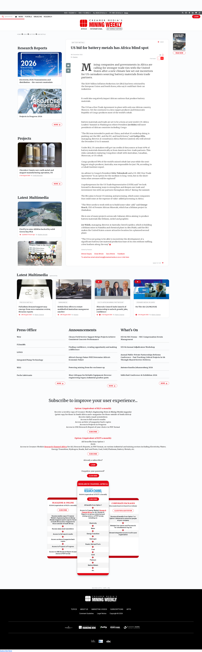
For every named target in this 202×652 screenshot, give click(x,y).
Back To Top (157, 263)
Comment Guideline (86, 613)
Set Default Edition (114, 29)
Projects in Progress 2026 (30, 116)
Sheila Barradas (38, 175)
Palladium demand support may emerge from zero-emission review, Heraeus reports (34, 309)
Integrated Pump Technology (30, 360)
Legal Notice (101, 613)
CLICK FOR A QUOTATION (123, 511)
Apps (129, 609)
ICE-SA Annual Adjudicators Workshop (138, 347)
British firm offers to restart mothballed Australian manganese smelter (73, 309)
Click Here (93, 476)
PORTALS (28, 17)
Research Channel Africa (55, 447)
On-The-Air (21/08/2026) (146, 307)
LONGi (20, 352)
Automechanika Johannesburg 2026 (137, 367)
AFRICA (84, 29)
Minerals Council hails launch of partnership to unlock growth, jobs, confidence (112, 309)
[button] (98, 281)
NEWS (21, 17)
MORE (56, 124)
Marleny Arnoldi (42, 234)
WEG (19, 368)
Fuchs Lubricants (24, 375)
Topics (74, 609)
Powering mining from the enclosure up (87, 367)
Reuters (75, 57)
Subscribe (93, 432)
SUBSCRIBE (63, 510)
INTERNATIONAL (96, 29)
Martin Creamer (39, 314)
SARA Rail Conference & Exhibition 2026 (139, 375)
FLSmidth (21, 344)
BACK (161, 42)
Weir (19, 337)
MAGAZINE (38, 17)
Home (19, 34)
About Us (84, 609)
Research (48, 17)
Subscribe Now (6, 651)
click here (125, 257)
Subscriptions (116, 609)
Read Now (179, 53)
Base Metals (41, 34)
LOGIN (196, 17)
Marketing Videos (99, 609)
